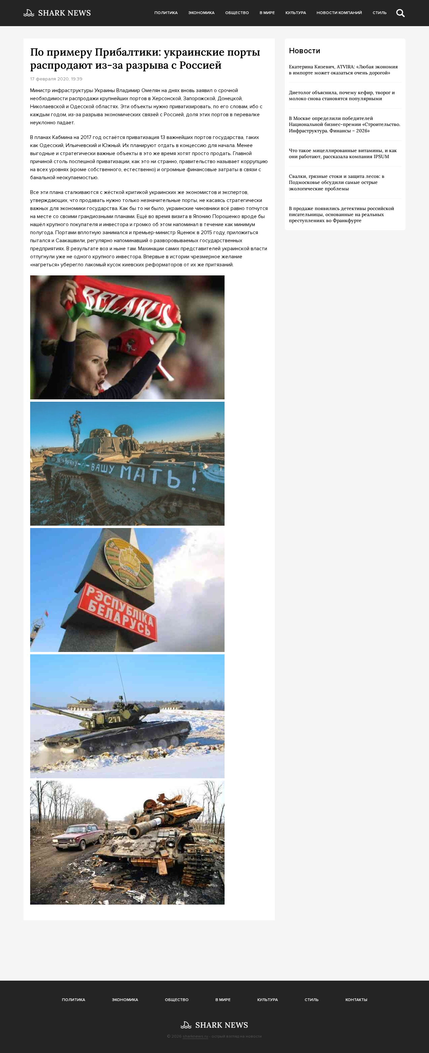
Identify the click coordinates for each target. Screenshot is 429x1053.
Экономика (201, 12)
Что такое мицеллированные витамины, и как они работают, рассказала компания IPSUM (343, 153)
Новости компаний (339, 12)
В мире (267, 12)
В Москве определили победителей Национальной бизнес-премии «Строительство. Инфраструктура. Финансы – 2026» (344, 124)
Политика (166, 12)
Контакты (356, 999)
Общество (237, 12)
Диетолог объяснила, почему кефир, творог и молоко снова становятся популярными (342, 95)
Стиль (380, 12)
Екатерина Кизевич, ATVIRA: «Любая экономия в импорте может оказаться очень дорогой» (343, 70)
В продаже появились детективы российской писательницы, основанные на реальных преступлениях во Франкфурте (341, 214)
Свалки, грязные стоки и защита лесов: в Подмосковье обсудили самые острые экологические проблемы (336, 182)
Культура (296, 12)
